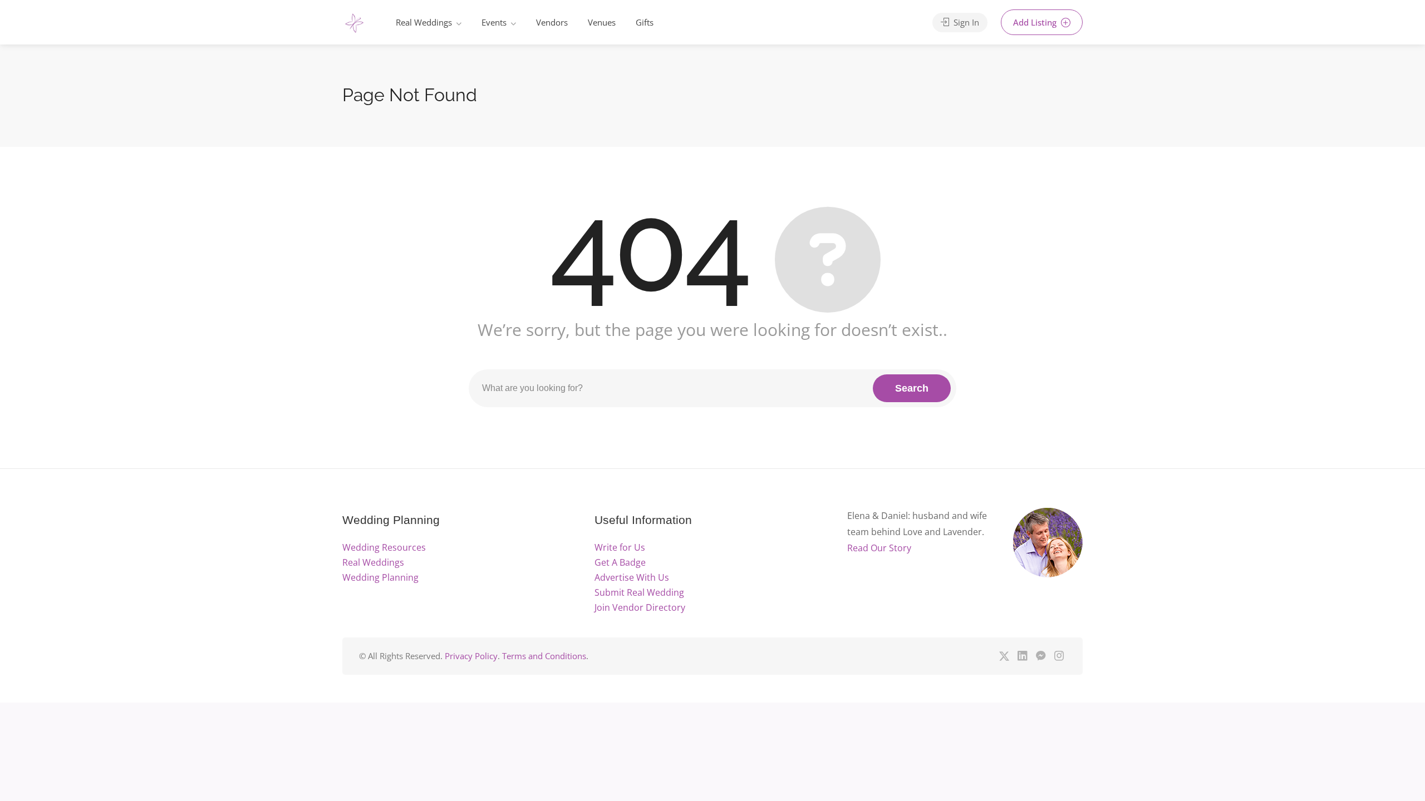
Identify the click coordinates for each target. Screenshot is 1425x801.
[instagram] (1059, 656)
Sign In (965, 22)
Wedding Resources (384, 547)
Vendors (552, 22)
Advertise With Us (631, 577)
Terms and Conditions (544, 655)
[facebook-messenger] (1041, 656)
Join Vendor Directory (639, 607)
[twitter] (1004, 656)
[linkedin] (1022, 656)
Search (911, 388)
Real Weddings (424, 22)
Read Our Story (879, 548)
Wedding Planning (380, 577)
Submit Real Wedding (639, 592)
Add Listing (1036, 22)
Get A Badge (620, 562)
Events (494, 22)
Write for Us (619, 547)
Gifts (644, 22)
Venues (602, 22)
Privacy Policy (471, 655)
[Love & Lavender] (354, 24)
